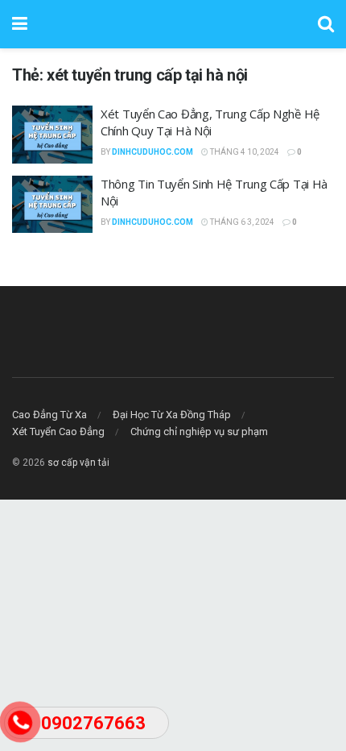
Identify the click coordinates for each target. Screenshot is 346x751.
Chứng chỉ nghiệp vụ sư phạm (199, 431)
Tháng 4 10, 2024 (243, 151)
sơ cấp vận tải (78, 462)
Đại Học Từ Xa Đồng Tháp (172, 415)
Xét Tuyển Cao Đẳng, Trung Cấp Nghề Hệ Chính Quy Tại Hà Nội (210, 122)
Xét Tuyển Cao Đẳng (58, 431)
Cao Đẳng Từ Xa (49, 415)
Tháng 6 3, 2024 (241, 222)
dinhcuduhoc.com (152, 151)
